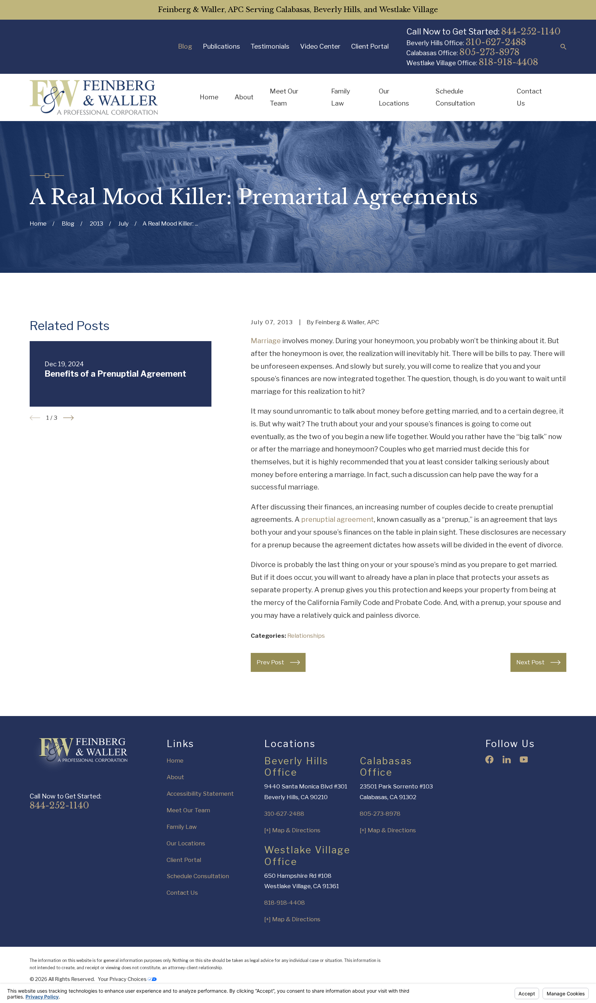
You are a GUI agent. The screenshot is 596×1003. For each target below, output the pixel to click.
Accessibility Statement (200, 793)
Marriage (266, 340)
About (175, 777)
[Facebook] (489, 759)
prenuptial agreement (337, 519)
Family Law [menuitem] (340, 97)
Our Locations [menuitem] (394, 97)
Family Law (182, 826)
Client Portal (370, 46)
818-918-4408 (508, 62)
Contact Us (182, 892)
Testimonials (269, 46)
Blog (185, 46)
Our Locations (186, 843)
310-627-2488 (496, 42)
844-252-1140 (530, 31)
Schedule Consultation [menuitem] (455, 97)
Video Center (320, 46)
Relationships (306, 635)
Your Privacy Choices (123, 979)
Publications (221, 46)
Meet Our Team (188, 810)
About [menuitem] (244, 97)
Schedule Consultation (198, 876)
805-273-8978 (489, 52)
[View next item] (68, 418)
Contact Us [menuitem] (529, 97)
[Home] (94, 97)
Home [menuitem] (209, 97)
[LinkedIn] (507, 759)
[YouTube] (524, 759)
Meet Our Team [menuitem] (284, 97)
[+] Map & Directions (292, 830)
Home (175, 760)
